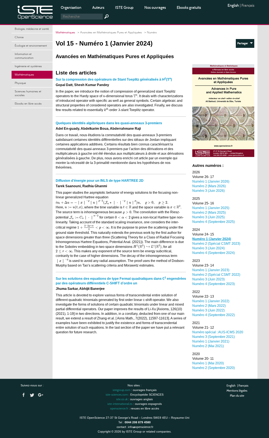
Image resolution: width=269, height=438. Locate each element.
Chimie (19, 37)
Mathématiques (24, 75)
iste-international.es (119, 404)
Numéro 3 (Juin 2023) (208, 279)
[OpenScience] (35, 11)
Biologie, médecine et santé (32, 29)
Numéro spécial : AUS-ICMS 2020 (217, 332)
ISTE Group (124, 7)
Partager (243, 43)
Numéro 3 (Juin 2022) (208, 310)
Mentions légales (237, 390)
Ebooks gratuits (189, 7)
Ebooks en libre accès (28, 104)
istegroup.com (121, 390)
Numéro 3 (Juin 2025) (208, 217)
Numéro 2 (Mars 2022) (209, 305)
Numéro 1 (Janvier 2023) (210, 270)
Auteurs (98, 7)
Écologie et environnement (31, 46)
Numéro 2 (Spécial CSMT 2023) (216, 243)
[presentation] (104, 96)
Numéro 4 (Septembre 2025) (213, 222)
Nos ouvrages (155, 7)
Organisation (71, 7)
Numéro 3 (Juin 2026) (208, 190)
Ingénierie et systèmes (28, 66)
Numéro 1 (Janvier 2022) (210, 301)
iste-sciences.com (117, 394)
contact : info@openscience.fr (135, 427)
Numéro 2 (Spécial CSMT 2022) (216, 274)
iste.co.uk (122, 399)
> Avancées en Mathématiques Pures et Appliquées (109, 32)
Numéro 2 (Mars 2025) (209, 212)
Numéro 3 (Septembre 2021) (213, 337)
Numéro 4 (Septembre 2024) (213, 253)
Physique (20, 83)
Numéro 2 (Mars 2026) (209, 186)
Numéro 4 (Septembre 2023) (213, 284)
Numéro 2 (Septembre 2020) (213, 368)
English (234, 5)
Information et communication (24, 56)
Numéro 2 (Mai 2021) (208, 346)
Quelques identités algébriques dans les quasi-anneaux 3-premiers (109, 123)
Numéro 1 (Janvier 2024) (211, 239)
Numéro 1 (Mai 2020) (208, 363)
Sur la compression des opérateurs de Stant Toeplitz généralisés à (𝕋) (114, 79)
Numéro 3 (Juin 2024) (208, 248)
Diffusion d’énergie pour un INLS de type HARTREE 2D (100, 180)
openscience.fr (119, 408)
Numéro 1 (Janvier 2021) (210, 341)
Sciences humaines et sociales (28, 93)
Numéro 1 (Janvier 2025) (210, 208)
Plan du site (237, 395)
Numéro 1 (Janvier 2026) (210, 181)
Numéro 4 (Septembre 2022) (213, 315)
